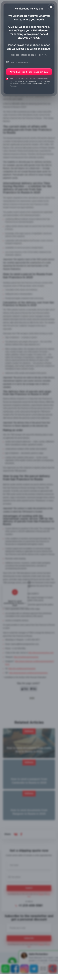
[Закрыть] (51, 7)
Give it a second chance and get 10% (29, 72)
